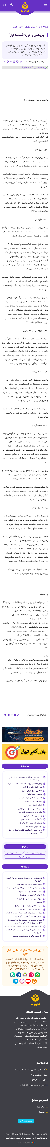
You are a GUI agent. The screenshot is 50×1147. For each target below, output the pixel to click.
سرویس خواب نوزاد (25, 856)
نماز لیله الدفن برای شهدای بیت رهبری (28, 905)
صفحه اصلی (43, 27)
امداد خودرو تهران (13, 852)
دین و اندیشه (29, 27)
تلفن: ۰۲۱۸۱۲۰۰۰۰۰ (38, 1080)
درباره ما (42, 1112)
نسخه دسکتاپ (26, 1121)
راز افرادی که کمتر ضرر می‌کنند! (31, 895)
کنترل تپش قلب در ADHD (32, 787)
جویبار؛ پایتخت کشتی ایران (32, 815)
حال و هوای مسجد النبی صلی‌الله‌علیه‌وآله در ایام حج (23, 926)
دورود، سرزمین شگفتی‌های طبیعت (29, 898)
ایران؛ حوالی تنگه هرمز (34, 826)
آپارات (31, 975)
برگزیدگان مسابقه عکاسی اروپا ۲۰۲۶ (29, 819)
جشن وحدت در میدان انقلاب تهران (29, 812)
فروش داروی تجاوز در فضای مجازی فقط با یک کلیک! (24, 913)
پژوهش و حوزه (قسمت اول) (26, 35)
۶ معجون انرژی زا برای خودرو (32, 790)
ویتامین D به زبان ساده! (33, 801)
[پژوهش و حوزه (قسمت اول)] (25, 67)
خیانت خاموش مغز (35, 805)
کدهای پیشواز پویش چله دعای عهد (29, 884)
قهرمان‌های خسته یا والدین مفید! (30, 909)
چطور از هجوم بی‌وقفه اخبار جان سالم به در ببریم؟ (24, 783)
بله (12, 975)
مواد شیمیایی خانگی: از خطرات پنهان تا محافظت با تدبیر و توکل (24, 931)
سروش (18, 975)
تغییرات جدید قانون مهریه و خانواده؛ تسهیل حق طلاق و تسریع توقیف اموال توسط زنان (24, 921)
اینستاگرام (21, 981)
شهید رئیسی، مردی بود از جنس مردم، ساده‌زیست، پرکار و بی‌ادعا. (24, 879)
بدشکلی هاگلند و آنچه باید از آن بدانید (28, 916)
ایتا (34, 981)
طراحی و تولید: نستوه (24, 1142)
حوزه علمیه (17, 27)
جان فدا (39, 902)
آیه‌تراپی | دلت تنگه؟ (34, 794)
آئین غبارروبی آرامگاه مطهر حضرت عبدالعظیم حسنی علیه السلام (25, 778)
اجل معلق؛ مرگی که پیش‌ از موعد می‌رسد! (27, 936)
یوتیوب (28, 981)
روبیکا (25, 975)
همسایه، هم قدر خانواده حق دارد (30, 797)
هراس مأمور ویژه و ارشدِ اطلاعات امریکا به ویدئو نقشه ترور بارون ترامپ (25, 831)
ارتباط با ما (41, 1107)
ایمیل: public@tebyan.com (33, 1085)
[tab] (25, 766)
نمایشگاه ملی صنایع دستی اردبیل (30, 808)
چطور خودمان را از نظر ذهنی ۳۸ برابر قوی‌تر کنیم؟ (24, 887)
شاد (37, 975)
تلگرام (15, 981)
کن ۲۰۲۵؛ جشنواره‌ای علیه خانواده (30, 891)
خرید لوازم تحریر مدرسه (35, 852)
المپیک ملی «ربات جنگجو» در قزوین (29, 823)
